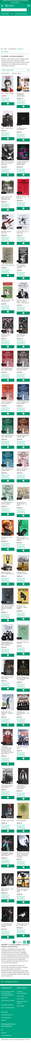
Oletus (19, 73)
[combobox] (15, 9)
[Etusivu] (10, 6)
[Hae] (28, 9)
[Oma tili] (26, 5)
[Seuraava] (28, 942)
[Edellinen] (24, 942)
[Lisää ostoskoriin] (7, 103)
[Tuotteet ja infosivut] (2, 6)
